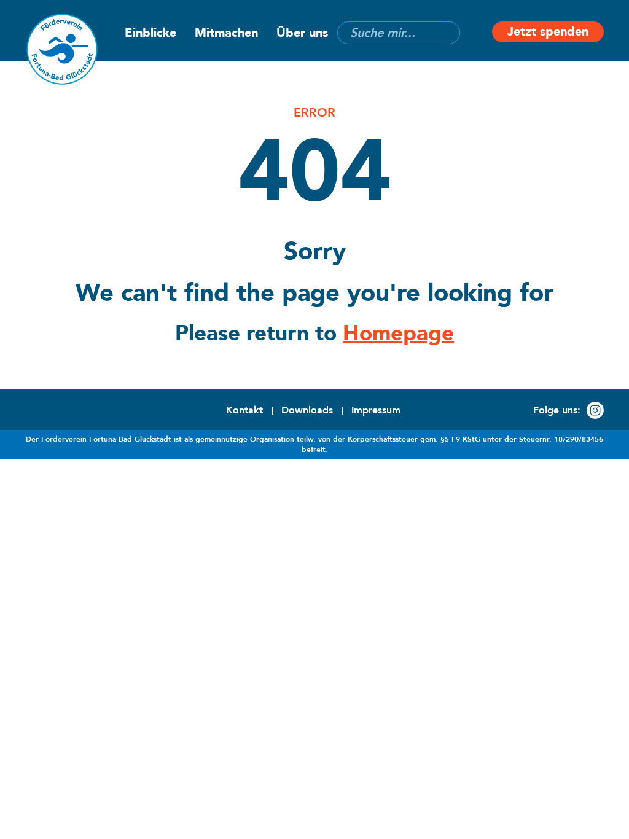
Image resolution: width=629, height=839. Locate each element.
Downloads (307, 410)
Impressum (375, 410)
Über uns (302, 33)
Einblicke (150, 33)
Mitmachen (226, 33)
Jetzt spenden (547, 31)
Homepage (398, 333)
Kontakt (244, 410)
